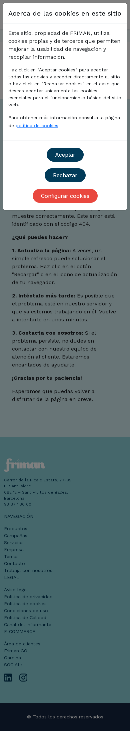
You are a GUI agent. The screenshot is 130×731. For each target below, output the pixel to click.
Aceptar (65, 154)
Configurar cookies (65, 196)
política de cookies (37, 125)
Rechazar (65, 175)
